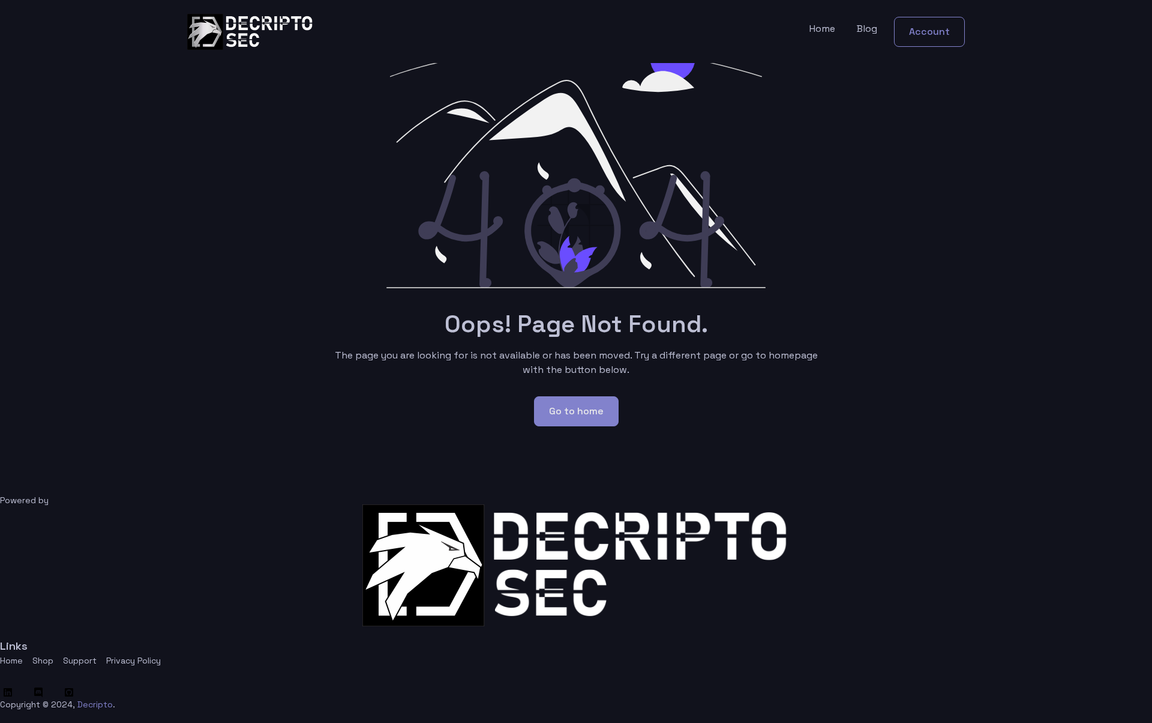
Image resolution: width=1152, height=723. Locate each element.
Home (822, 28)
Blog (867, 28)
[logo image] (250, 31)
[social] (10, 692)
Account (929, 31)
